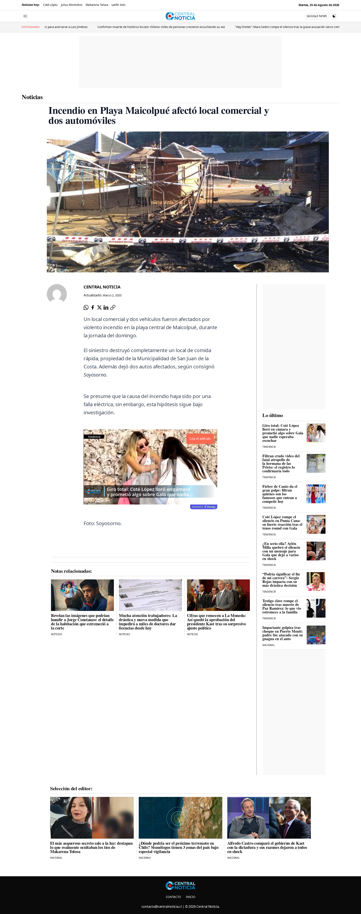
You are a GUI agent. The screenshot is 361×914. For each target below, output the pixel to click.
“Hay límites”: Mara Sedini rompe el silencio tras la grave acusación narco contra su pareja (247, 27)
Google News (317, 16)
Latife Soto (118, 5)
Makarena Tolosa (97, 5)
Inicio (190, 897)
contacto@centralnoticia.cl (161, 906)
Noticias (32, 96)
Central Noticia (102, 287)
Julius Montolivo (71, 5)
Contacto (173, 897)
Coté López (50, 5)
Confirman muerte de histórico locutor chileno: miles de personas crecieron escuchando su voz (113, 27)
